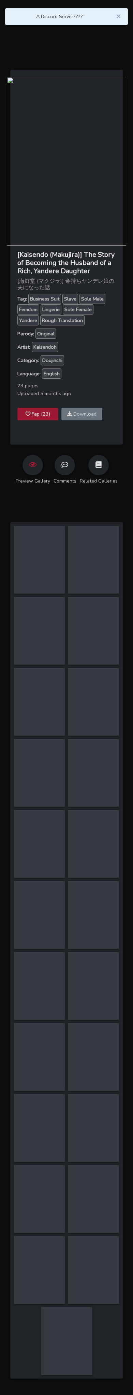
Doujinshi (52, 360)
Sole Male (92, 298)
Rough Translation (62, 320)
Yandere (28, 320)
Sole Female (78, 309)
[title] (39, 529)
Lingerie (51, 309)
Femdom (28, 309)
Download (84, 413)
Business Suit (44, 298)
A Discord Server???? (59, 16)
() (41, 413)
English (52, 373)
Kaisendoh (45, 347)
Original (46, 333)
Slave (70, 298)
